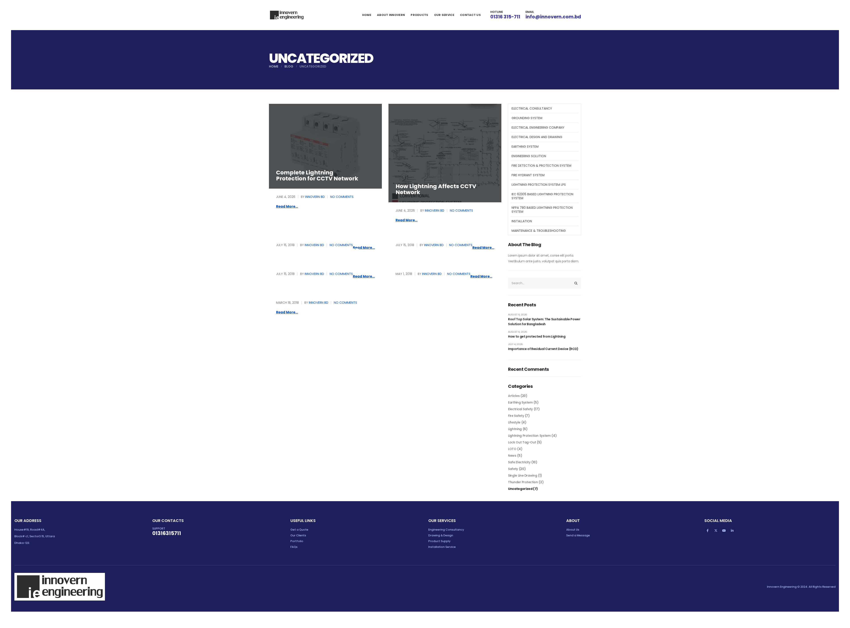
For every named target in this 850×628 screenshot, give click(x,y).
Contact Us (470, 15)
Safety (513, 469)
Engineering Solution (529, 156)
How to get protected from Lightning (537, 336)
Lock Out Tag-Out (522, 442)
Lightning (515, 429)
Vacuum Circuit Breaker (430, 227)
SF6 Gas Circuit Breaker (309, 227)
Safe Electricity (519, 462)
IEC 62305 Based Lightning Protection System (542, 196)
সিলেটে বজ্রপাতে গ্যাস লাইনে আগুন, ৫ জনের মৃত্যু (320, 284)
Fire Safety (516, 416)
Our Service (444, 15)
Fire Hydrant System (528, 175)
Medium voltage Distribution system (317, 252)
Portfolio (296, 541)
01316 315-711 (505, 17)
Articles (514, 396)
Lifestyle (514, 422)
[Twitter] (716, 530)
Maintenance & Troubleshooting (539, 230)
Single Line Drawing (522, 475)
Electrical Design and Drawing (537, 137)
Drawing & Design (440, 535)
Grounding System (527, 118)
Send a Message (578, 535)
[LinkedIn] (732, 530)
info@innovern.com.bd (553, 17)
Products (419, 15)
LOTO (512, 449)
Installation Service (442, 547)
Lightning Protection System (529, 435)
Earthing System (525, 146)
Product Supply (439, 541)
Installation (522, 221)
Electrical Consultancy (532, 108)
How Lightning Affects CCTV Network (436, 189)
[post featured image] (325, 146)
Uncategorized (520, 489)
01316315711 (166, 533)
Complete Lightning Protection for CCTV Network (317, 175)
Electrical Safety (520, 409)
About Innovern (391, 15)
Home (366, 15)
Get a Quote (299, 529)
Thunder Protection (523, 482)
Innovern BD (315, 197)
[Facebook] (707, 530)
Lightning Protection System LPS (539, 184)
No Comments (342, 197)
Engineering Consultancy (446, 529)
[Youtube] (724, 530)
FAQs (294, 547)
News (512, 455)
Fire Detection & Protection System (541, 165)
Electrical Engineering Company (538, 127)
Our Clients (298, 535)
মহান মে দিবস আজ (412, 255)
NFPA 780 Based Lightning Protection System (542, 209)
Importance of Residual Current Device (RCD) (543, 349)
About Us (572, 529)
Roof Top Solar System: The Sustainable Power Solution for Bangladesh (544, 321)
